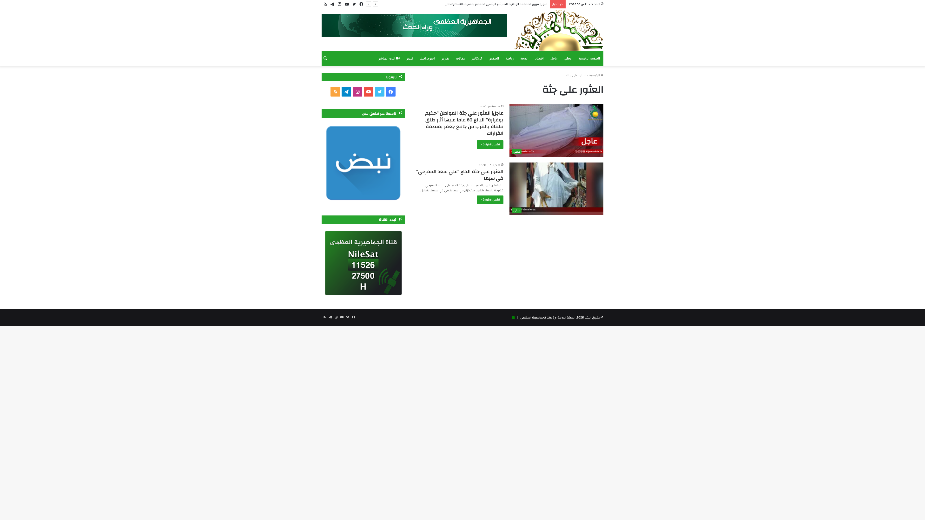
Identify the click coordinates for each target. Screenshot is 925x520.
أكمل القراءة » (490, 144)
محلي (568, 58)
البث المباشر (387, 58)
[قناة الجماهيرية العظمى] (558, 30)
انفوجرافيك (427, 58)
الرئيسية (595, 75)
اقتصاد (539, 58)
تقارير (445, 58)
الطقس (494, 58)
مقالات (460, 58)
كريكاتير (477, 58)
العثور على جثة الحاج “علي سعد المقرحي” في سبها (459, 175)
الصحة (524, 58)
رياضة (510, 58)
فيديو (409, 58)
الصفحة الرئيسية (589, 58)
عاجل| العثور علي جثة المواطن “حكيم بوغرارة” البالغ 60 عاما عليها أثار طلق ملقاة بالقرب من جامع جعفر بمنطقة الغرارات (464, 123)
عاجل (554, 58)
